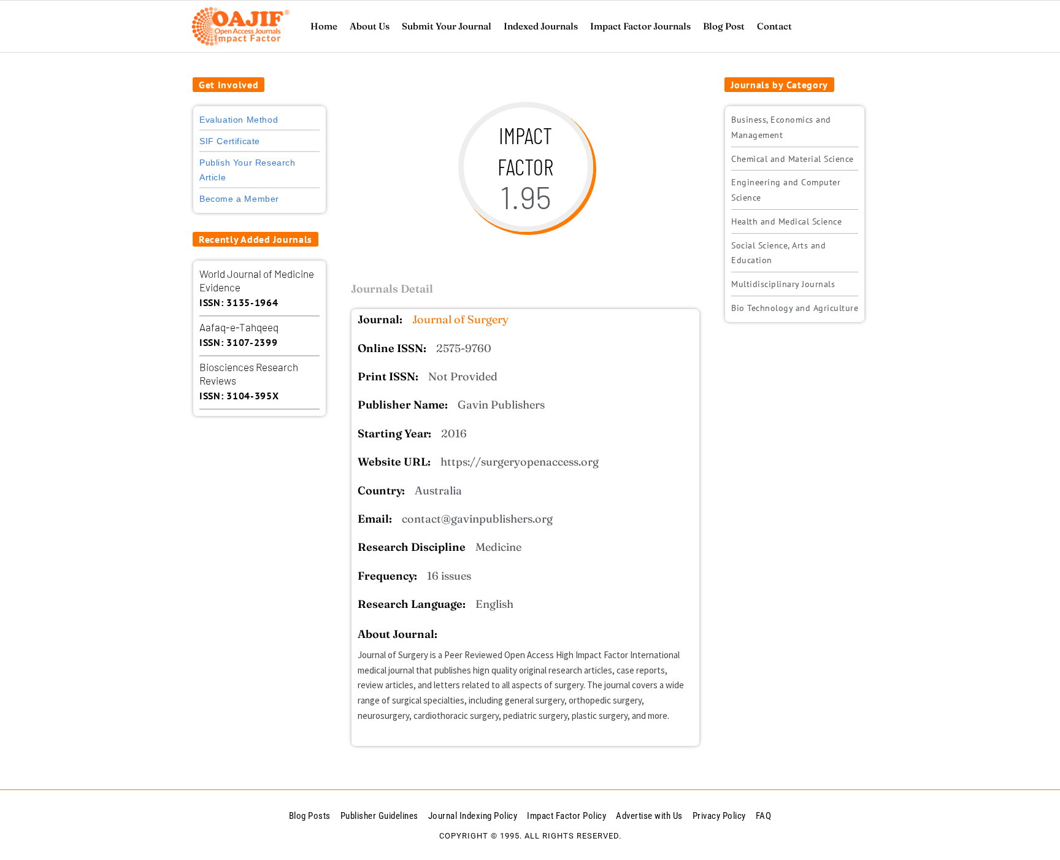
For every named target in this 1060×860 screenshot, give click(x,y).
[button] (228, 84)
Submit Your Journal (446, 26)
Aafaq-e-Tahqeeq (238, 327)
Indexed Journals (541, 26)
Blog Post (724, 26)
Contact (774, 26)
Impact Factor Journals (640, 26)
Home (323, 26)
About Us (370, 26)
